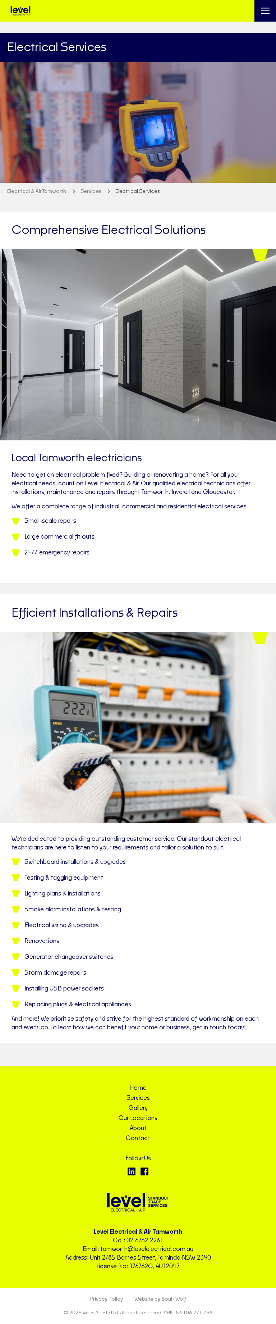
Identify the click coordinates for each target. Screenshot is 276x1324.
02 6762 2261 (145, 1240)
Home (138, 1088)
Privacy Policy (106, 1299)
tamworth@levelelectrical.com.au (146, 1249)
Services (138, 1098)
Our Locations (138, 1118)
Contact (138, 1138)
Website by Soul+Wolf (160, 1299)
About (138, 1128)
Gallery (138, 1108)
